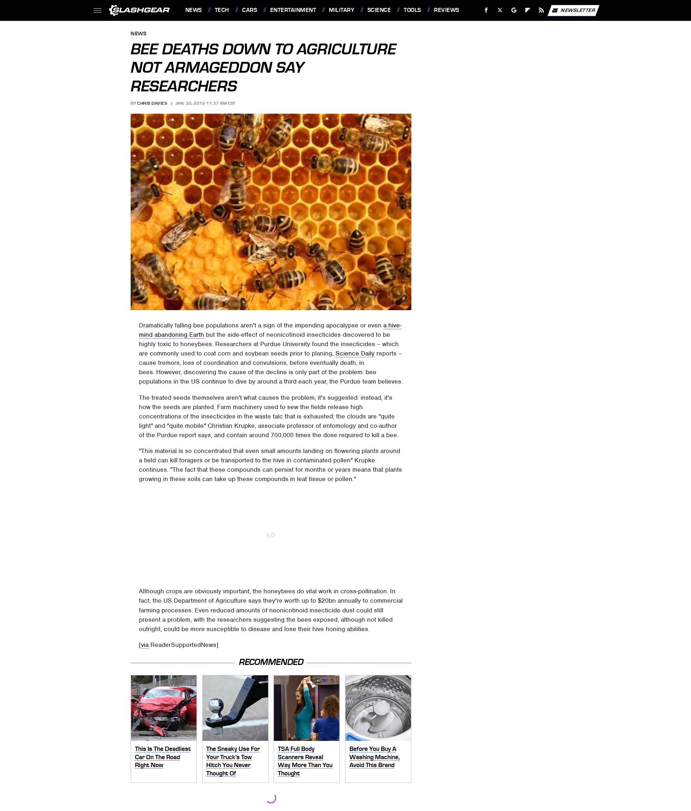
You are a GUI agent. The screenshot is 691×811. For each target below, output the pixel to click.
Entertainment (293, 10)
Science (379, 10)
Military (341, 10)
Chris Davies (152, 103)
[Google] (513, 10)
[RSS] (541, 10)
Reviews (446, 10)
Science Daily (355, 353)
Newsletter (578, 10)
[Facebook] (486, 10)
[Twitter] (499, 10)
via (145, 645)
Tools (412, 10)
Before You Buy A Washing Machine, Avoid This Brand (374, 757)
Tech (222, 10)
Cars (249, 10)
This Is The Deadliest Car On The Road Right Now (163, 757)
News (193, 10)
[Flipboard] (528, 10)
